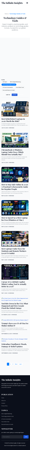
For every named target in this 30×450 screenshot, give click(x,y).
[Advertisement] (15, 57)
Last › (20, 364)
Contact (3, 403)
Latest (14, 94)
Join (26, 436)
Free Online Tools (20, 87)
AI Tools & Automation (8, 87)
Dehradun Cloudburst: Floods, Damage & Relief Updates (14, 345)
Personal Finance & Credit (9, 90)
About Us (3, 400)
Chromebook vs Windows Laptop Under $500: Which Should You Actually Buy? (12, 152)
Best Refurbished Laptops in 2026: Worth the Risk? (13, 120)
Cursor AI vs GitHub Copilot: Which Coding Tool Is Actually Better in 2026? (13, 284)
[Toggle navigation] (27, 2)
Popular (20, 94)
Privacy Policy (4, 405)
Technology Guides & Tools (9, 84)
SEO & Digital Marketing (15, 81)
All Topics (5, 81)
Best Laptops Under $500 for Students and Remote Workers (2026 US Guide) (13, 251)
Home (6, 14)
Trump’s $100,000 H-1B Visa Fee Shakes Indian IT (14, 324)
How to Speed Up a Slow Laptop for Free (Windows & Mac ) (14, 219)
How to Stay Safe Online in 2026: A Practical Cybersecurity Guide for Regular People (14, 186)
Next (16, 364)
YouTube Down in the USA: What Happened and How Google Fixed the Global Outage (14, 305)
